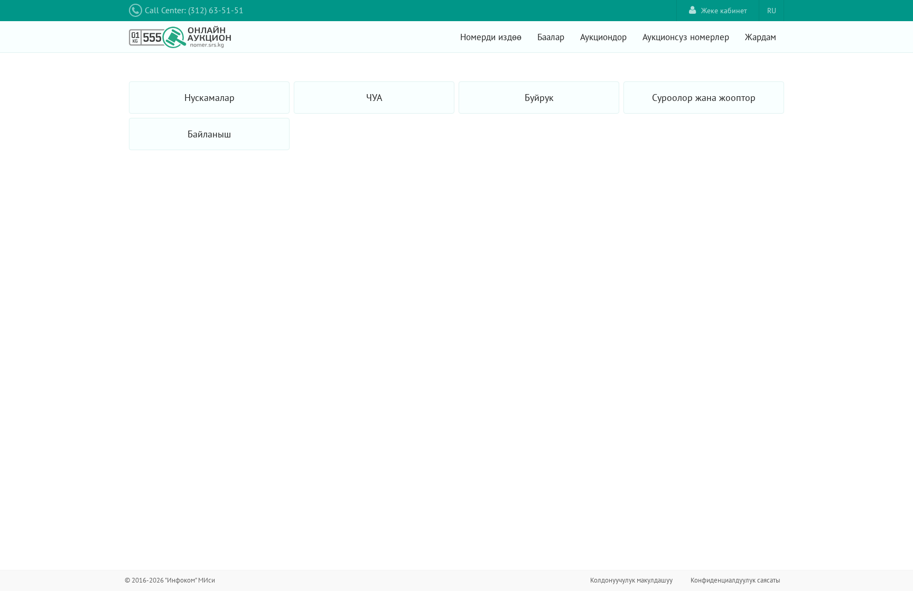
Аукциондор (603, 37)
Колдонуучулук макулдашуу (631, 580)
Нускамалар (209, 97)
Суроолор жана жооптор (704, 97)
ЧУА (374, 97)
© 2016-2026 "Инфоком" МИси (170, 580)
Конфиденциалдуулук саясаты (735, 580)
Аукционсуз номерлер (685, 37)
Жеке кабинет (724, 10)
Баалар (550, 37)
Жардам (760, 37)
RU (771, 10)
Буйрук (539, 97)
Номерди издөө (490, 37)
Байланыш (209, 134)
